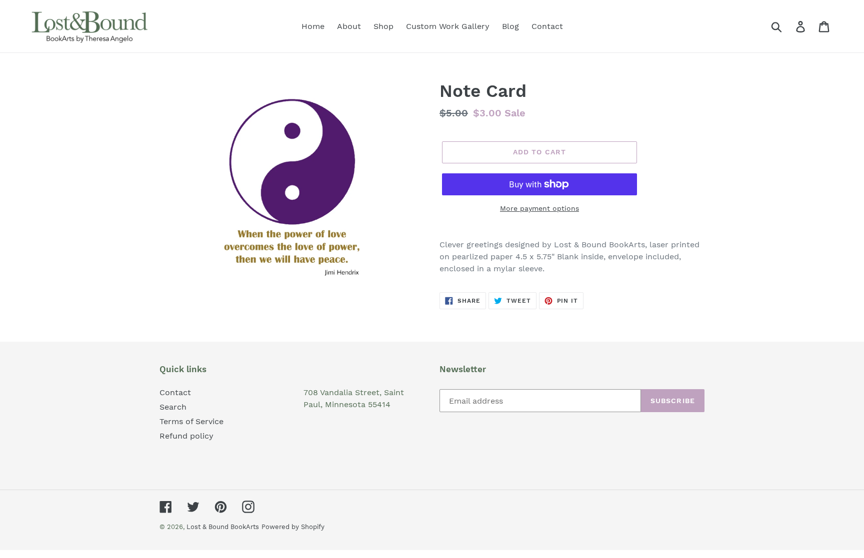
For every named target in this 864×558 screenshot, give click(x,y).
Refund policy (187, 436)
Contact (175, 392)
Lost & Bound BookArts (222, 527)
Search (173, 407)
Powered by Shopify (293, 527)
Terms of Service (192, 421)
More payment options (539, 208)
